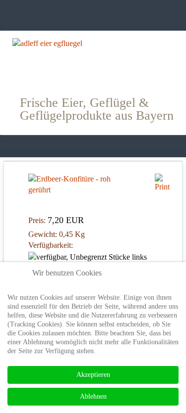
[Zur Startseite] (93, 59)
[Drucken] (162, 182)
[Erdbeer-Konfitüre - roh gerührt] (72, 184)
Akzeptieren (93, 374)
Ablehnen (93, 396)
